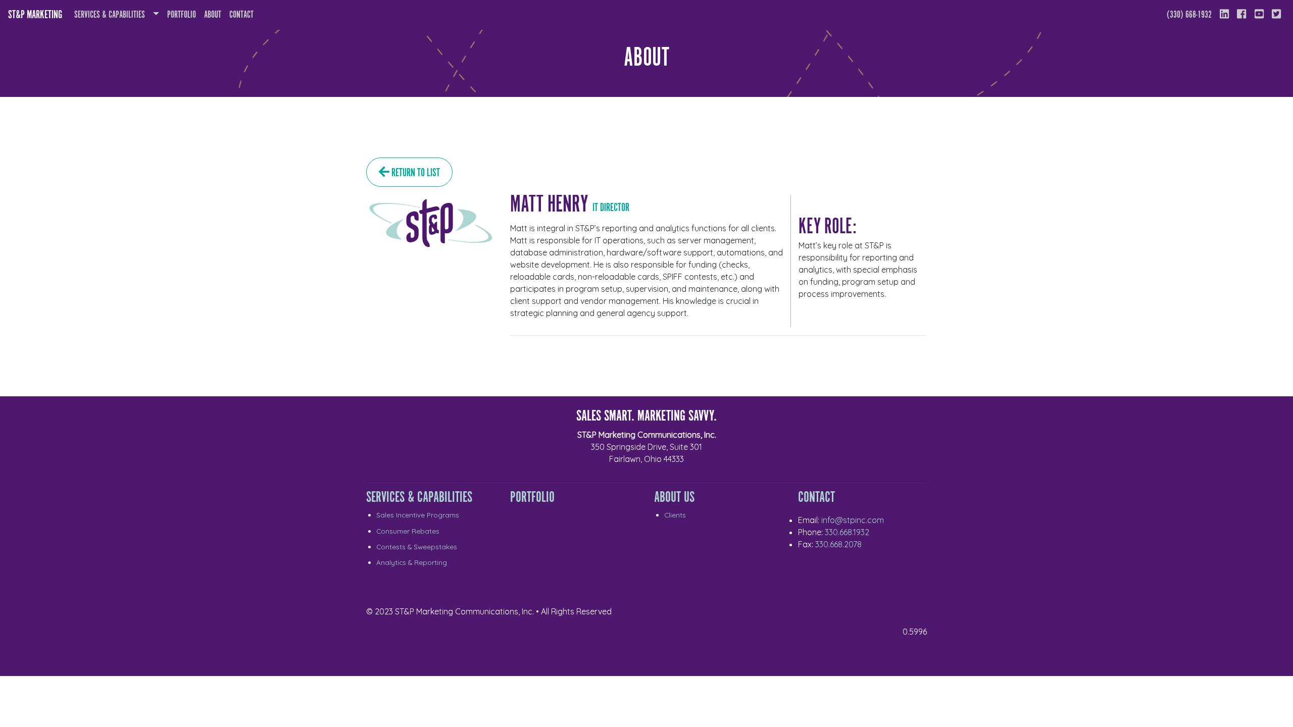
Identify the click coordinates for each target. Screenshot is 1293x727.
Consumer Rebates (407, 531)
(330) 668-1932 (1189, 15)
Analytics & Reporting (411, 562)
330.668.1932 (847, 532)
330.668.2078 (838, 544)
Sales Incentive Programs (417, 514)
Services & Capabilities (109, 15)
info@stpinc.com (852, 520)
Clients (675, 514)
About (214, 14)
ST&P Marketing (35, 15)
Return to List (414, 173)
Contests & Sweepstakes (416, 546)
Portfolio (181, 15)
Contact (241, 15)
